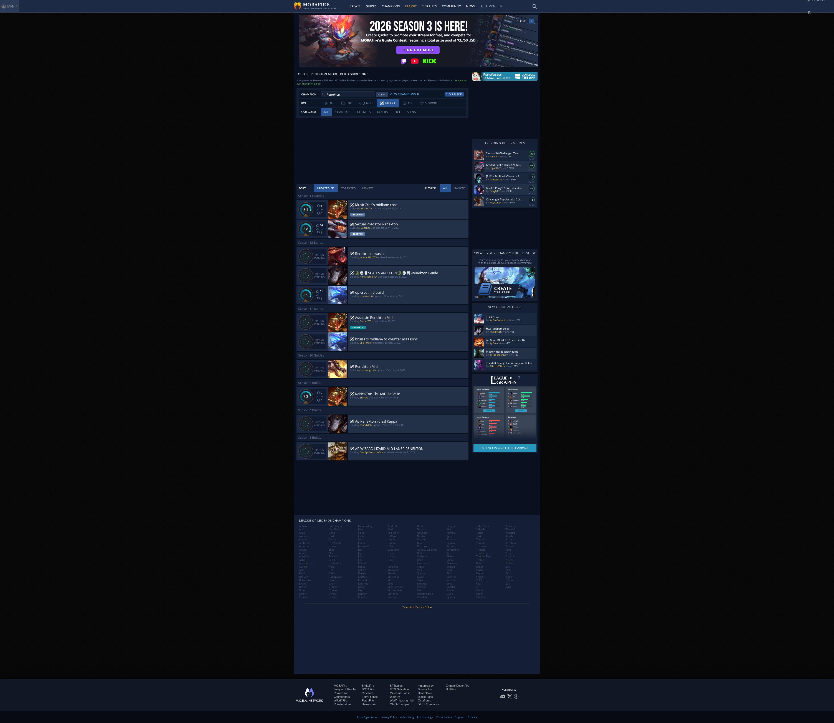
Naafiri (391, 597)
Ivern (361, 539)
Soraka (451, 587)
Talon (479, 533)
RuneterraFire (342, 704)
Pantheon (423, 563)
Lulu (389, 560)
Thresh (480, 543)
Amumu (304, 546)
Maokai (391, 573)
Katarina (363, 583)
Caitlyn (303, 594)
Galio (332, 573)
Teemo (480, 539)
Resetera (367, 693)
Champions (391, 6)
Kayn (361, 590)
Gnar (332, 583)
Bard (302, 573)
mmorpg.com (426, 685)
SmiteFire (368, 685)
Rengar (451, 526)
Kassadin (363, 580)
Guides (371, 6)
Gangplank (335, 577)
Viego (479, 590)
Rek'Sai (421, 587)
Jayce (361, 553)
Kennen (362, 594)
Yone (508, 549)
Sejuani (451, 543)
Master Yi (393, 577)
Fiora (332, 566)
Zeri (507, 573)
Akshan (303, 536)
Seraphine (453, 549)
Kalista (362, 570)
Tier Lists (429, 6)
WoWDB (395, 696)
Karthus (362, 577)
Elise (331, 553)
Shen (450, 560)
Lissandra (393, 549)
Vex (478, 583)
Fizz (331, 570)
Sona (450, 583)
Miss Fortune (395, 587)
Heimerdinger (366, 526)
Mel (389, 580)
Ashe (302, 560)
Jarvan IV (363, 546)
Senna (450, 546)
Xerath (509, 539)
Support (460, 717)
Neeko (421, 536)
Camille (303, 597)
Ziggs (508, 577)
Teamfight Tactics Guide (417, 607)
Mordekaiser (395, 590)
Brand (302, 583)
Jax (360, 549)
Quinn (420, 577)
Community (451, 6)
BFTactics (396, 685)
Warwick (510, 529)
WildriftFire (340, 700)
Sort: (302, 188)
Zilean (509, 580)
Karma (362, 573)
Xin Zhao (510, 543)
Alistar (303, 539)
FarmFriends (370, 696)
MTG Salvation (399, 689)
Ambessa (304, 543)
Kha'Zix (362, 597)
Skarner (451, 577)
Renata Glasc (425, 594)
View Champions (404, 93)
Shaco (450, 556)
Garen (332, 580)
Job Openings (425, 717)
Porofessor (341, 693)
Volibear (510, 526)
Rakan (420, 580)
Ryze (449, 536)
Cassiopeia (335, 526)
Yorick (509, 553)
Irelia (361, 536)
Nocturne (422, 546)
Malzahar (393, 570)
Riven (450, 529)
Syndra (451, 597)
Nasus (421, 529)
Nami (420, 526)
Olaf (419, 553)
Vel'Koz (480, 580)
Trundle (480, 549)
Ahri (301, 529)
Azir (301, 570)
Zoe (507, 583)
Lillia (390, 546)
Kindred (392, 526)
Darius (333, 536)
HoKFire (451, 689)
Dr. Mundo (335, 543)
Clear (382, 94)
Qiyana (421, 573)
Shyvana (452, 563)
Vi (477, 587)
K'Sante (362, 563)
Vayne (479, 573)
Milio (390, 583)
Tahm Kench (483, 526)
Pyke (420, 570)
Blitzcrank (305, 580)
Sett (449, 553)
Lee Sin (391, 539)
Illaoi (361, 533)
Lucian (391, 556)
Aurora (303, 566)
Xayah (509, 536)
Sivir (449, 573)
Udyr (479, 563)
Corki (332, 533)
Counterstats (342, 696)
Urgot (479, 566)
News (470, 6)
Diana (332, 539)
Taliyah (480, 529)
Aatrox (303, 526)
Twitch (480, 560)
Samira (451, 539)
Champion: (309, 94)
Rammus (422, 583)
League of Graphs (345, 689)
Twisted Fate (483, 556)
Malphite (392, 566)
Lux (389, 563)
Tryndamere (483, 553)
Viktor (479, 594)
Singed (451, 566)
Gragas (333, 587)
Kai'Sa (362, 566)
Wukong (510, 533)
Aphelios (304, 556)
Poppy (420, 566)
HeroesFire (369, 704)
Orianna (422, 556)
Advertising (407, 717)
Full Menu (489, 6)
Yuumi (509, 560)
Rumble (451, 533)
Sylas (450, 594)
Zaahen (510, 563)
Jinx (360, 560)
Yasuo (509, 546)
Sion (449, 570)
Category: (308, 112)
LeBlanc (392, 536)
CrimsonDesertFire (457, 685)
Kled (390, 529)
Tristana (481, 546)
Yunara (509, 556)
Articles (472, 717)
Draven (333, 546)
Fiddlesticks (336, 563)
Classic (411, 6)
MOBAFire (340, 685)
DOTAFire (368, 689)
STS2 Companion (429, 704)
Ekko (331, 549)
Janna (361, 543)
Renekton (422, 597)
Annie (302, 553)
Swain (450, 590)
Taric (479, 536)
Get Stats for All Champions (505, 448)
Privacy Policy (389, 717)
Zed (507, 570)
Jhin (360, 556)
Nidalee (421, 539)
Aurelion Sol (306, 563)
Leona (391, 543)
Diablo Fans (425, 696)
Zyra (508, 587)
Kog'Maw (393, 533)
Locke (390, 553)
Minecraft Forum (400, 693)
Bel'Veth (304, 577)
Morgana (393, 594)
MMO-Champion (400, 704)
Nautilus (422, 533)
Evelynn (333, 556)
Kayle (361, 587)
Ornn (420, 560)
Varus (479, 570)
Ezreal (332, 560)
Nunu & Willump (427, 549)
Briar (302, 590)
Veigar (480, 577)
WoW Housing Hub (402, 700)
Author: (431, 188)
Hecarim (334, 597)
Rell (419, 590)
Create (355, 6)
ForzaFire (368, 700)
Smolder (452, 580)
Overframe (424, 700)
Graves (333, 590)
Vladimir (481, 597)
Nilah (420, 543)
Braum (303, 587)
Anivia (302, 549)
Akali (302, 533)
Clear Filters (454, 94)
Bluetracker (425, 689)
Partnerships (444, 717)
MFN (11, 6)
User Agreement (367, 717)
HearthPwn (425, 693)
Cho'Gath (334, 529)
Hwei (361, 529)
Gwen (332, 594)
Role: (305, 103)
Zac (507, 566)
